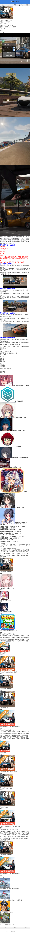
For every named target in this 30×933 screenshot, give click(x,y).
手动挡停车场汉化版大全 (7, 829)
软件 (9, 5)
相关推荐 (2, 32)
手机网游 (7, 22)
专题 (27, 5)
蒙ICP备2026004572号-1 (19, 931)
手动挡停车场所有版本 (6, 634)
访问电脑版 (25, 928)
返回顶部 (16, 928)
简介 (1, 30)
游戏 (3, 5)
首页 (6, 928)
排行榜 (21, 5)
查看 (1, 573)
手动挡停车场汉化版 (6, 368)
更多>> (14, 548)
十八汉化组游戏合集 (6, 548)
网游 (15, 5)
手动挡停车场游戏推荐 (6, 730)
